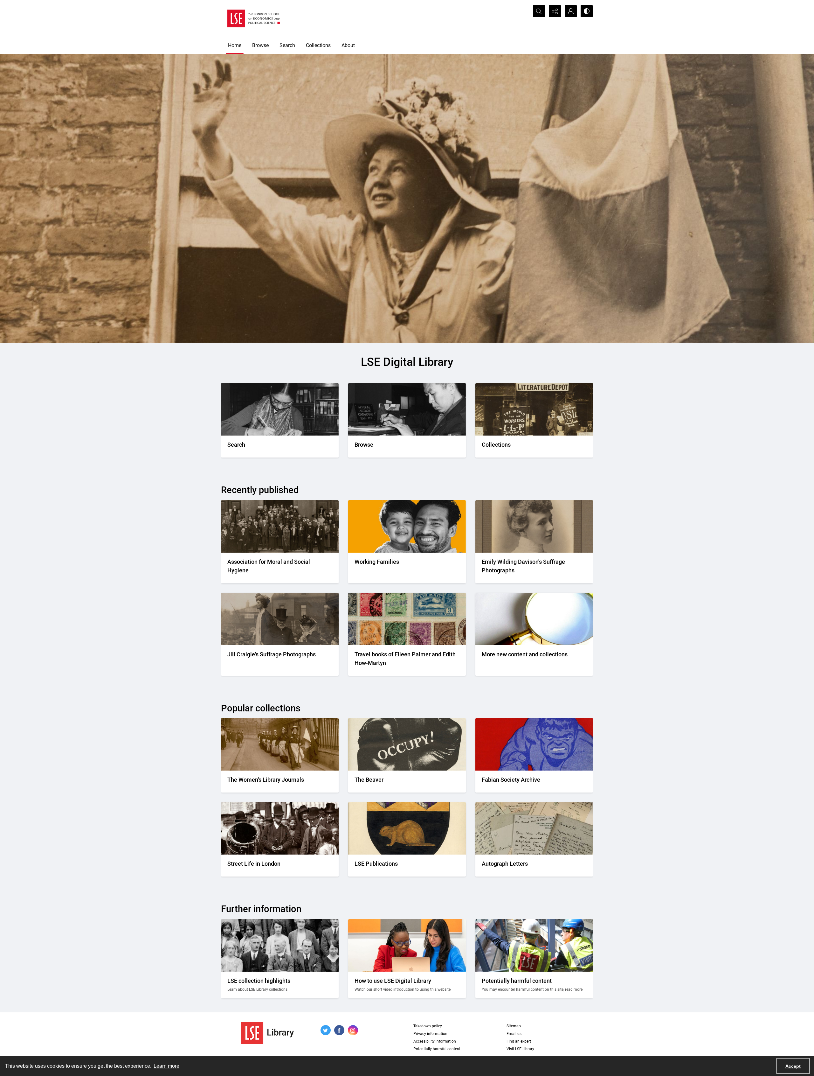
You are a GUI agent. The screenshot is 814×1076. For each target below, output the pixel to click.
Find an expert (519, 1041)
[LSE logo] (253, 18)
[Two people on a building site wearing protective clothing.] (534, 945)
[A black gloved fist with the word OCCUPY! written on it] (407, 744)
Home (234, 45)
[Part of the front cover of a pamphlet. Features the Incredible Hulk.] (534, 744)
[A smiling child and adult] (407, 526)
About (348, 45)
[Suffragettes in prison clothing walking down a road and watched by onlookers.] (280, 744)
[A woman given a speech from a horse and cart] (280, 619)
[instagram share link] (353, 1030)
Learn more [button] (166, 1066)
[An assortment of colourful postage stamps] (407, 619)
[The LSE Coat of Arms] (407, 828)
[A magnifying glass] (534, 619)
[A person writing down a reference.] (280, 409)
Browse (260, 45)
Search (287, 45)
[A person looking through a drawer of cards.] (407, 409)
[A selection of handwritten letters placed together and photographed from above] (534, 828)
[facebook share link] (339, 1030)
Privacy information (430, 1033)
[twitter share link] (326, 1030)
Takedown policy (427, 1026)
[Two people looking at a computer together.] (407, 945)
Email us (514, 1033)
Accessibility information (434, 1041)
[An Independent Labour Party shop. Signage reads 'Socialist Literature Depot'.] (534, 409)
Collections (318, 45)
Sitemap (514, 1026)
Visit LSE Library (520, 1049)
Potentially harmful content (436, 1049)
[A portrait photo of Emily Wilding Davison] (534, 526)
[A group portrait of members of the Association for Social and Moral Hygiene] (280, 526)
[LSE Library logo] (267, 1033)
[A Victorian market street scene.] (280, 828)
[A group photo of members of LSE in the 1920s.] (280, 945)
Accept (793, 1066)
